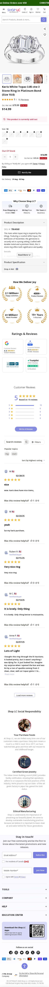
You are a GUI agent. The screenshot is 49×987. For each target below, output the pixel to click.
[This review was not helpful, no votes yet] (36, 500)
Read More (23, 255)
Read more (9, 674)
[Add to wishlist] (44, 34)
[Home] (14, 10)
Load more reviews (24, 695)
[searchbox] (14, 442)
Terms (16, 877)
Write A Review (26, 429)
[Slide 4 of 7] (38, 79)
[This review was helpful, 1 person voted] (31, 500)
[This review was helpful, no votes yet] (31, 540)
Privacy (22, 877)
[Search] (44, 19)
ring (6, 454)
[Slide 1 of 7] (6, 79)
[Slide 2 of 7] (17, 79)
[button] (4, 134)
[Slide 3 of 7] (27, 79)
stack (14, 454)
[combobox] (21, 19)
